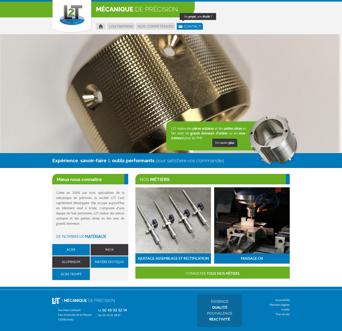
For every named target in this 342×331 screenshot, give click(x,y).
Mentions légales (280, 304)
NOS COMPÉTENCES (155, 26)
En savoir (224, 143)
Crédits (285, 309)
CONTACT (193, 25)
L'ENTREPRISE (121, 26)
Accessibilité (282, 300)
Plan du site (283, 314)
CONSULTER (212, 273)
